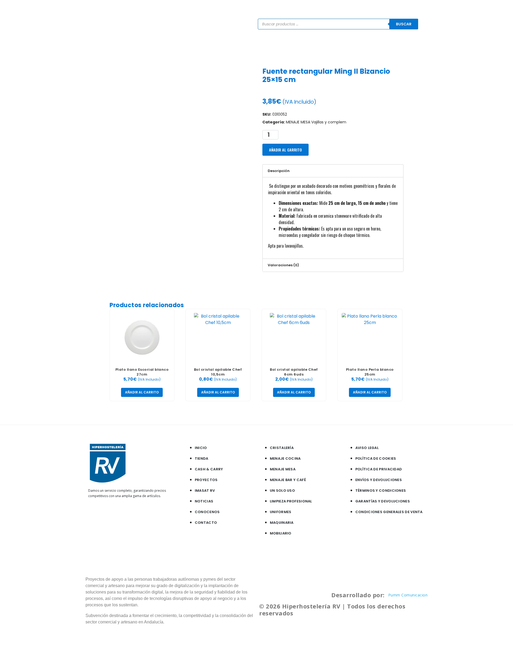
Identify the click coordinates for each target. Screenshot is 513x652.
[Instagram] (101, 513)
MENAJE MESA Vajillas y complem (316, 122)
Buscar (403, 24)
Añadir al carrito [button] (142, 392)
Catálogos (252, 45)
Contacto (374, 45)
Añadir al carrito (285, 150)
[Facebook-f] (92, 513)
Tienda (226, 45)
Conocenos (343, 45)
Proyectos (312, 45)
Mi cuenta (404, 45)
